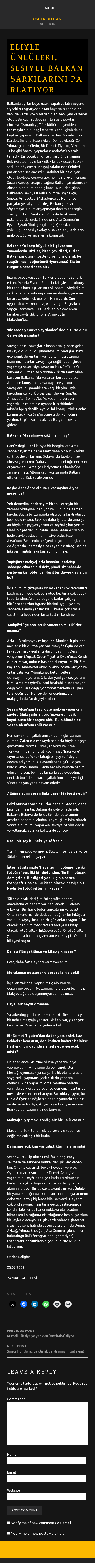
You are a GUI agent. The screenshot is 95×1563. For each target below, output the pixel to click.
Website (13, 1490)
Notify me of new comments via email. (41, 1523)
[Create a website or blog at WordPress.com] (47, 1560)
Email (11, 1472)
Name (11, 1454)
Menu (50, 8)
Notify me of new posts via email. (37, 1533)
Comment (16, 1399)
